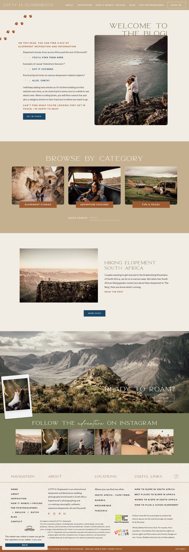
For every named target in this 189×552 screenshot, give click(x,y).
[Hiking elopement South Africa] (59, 275)
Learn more (37, 540)
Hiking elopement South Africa (130, 265)
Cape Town (122, 495)
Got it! (25, 545)
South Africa (104, 495)
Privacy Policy (115, 549)
